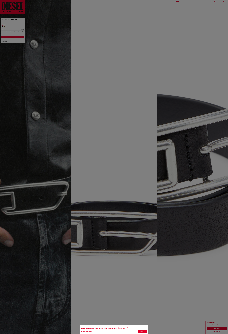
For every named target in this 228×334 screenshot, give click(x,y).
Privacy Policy (115, 328)
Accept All (142, 331)
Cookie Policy (121, 328)
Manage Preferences (104, 328)
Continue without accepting (86, 331)
